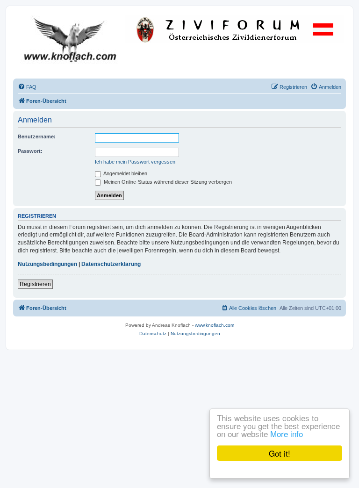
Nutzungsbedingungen (47, 264)
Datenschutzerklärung (111, 264)
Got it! (279, 453)
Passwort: (30, 151)
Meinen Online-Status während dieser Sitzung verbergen (167, 182)
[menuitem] (27, 87)
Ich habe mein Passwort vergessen (135, 162)
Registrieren (35, 284)
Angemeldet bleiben (124, 173)
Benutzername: (37, 136)
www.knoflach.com (214, 325)
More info (286, 434)
